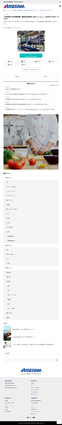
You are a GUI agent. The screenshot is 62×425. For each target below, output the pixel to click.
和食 (8, 286)
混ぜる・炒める (10, 254)
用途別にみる (8, 245)
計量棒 (7, 204)
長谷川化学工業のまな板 (10, 385)
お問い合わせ (33, 409)
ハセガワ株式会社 (34, 402)
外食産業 (8, 281)
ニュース (33, 407)
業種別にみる (8, 268)
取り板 (7, 218)
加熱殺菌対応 (10, 236)
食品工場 (8, 277)
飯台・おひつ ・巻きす (11, 209)
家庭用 (7, 317)
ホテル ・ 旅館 (10, 308)
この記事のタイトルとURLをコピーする (31, 69)
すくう (7, 259)
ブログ (32, 405)
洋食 (8, 290)
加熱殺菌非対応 (11, 240)
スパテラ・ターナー (11, 191)
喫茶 (8, 304)
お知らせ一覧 (53, 85)
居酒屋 (9, 299)
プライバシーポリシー (35, 411)
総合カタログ (33, 413)
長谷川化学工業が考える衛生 (11, 387)
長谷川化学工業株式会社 (36, 400)
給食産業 (8, 272)
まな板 (7, 231)
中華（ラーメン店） (12, 295)
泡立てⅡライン (10, 200)
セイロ (7, 213)
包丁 (7, 182)
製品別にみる (8, 177)
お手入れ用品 (9, 227)
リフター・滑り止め (11, 186)
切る (7, 249)
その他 (7, 263)
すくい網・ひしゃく (11, 195)
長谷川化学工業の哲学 (9, 383)
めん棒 (7, 222)
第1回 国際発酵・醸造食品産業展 (31, 55)
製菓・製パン (9, 313)
